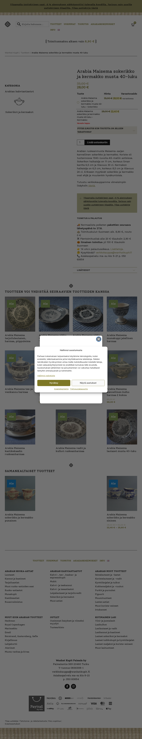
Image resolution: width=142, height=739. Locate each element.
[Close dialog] (98, 339)
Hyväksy (54, 383)
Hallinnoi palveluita (46, 375)
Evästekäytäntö (61, 389)
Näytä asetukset (88, 383)
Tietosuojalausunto (79, 389)
